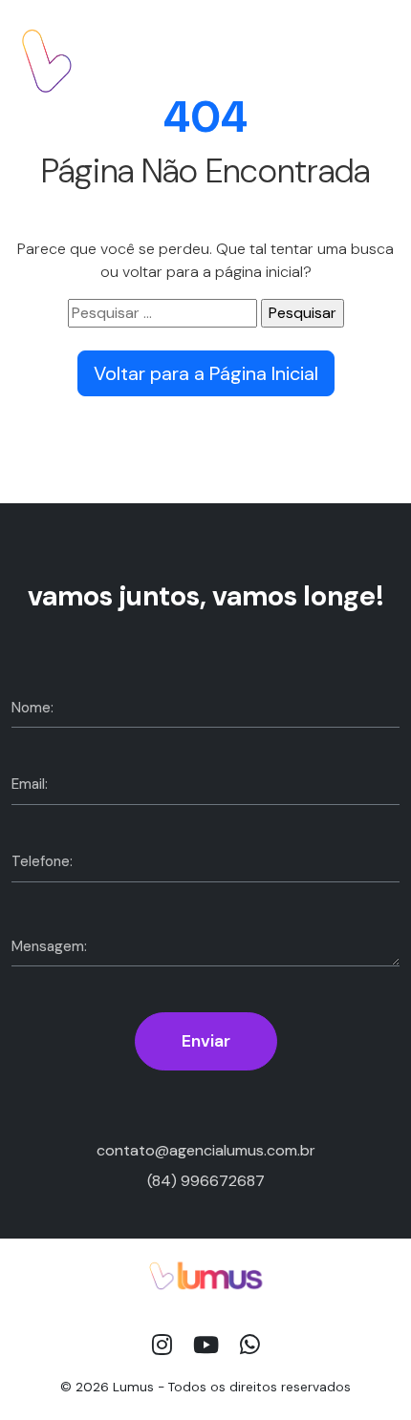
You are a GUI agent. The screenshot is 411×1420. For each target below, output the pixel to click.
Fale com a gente (313, 61)
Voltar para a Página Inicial (206, 373)
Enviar (206, 1040)
